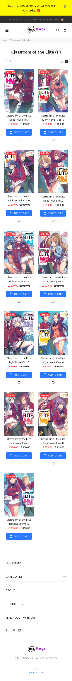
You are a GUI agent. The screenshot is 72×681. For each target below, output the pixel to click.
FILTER (12, 61)
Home (5, 40)
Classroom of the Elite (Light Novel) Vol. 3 (19, 279)
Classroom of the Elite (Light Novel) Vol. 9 (19, 522)
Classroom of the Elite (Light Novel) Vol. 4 (53, 279)
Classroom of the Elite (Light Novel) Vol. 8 (53, 441)
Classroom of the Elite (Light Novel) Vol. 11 (19, 199)
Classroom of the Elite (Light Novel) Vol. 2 (53, 199)
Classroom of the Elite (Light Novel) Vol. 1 (19, 118)
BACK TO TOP (36, 673)
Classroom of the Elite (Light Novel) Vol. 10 (53, 118)
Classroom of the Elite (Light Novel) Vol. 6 (53, 360)
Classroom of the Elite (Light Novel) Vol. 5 (19, 360)
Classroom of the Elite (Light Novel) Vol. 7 (19, 441)
